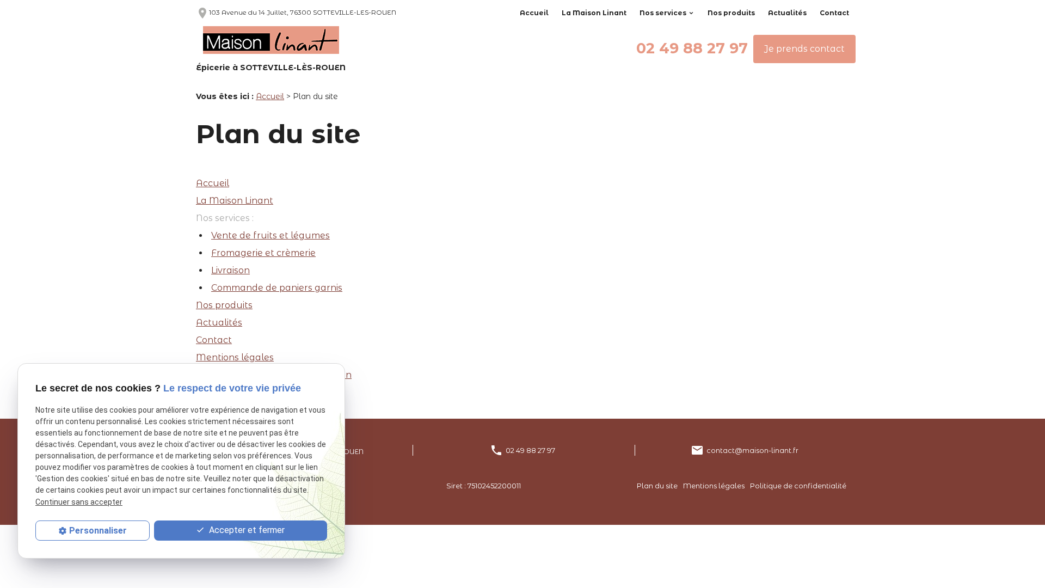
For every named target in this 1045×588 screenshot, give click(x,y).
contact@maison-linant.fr (752, 450)
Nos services (663, 13)
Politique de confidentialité (798, 486)
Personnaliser (98, 530)
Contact (834, 13)
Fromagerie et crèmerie (263, 253)
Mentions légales (235, 357)
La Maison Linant (594, 13)
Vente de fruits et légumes (270, 235)
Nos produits (731, 13)
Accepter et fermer (246, 530)
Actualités (787, 13)
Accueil (534, 13)
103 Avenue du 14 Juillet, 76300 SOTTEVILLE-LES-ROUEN (296, 12)
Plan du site (657, 486)
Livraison (230, 270)
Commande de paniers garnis (276, 288)
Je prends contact (804, 49)
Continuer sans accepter (78, 502)
